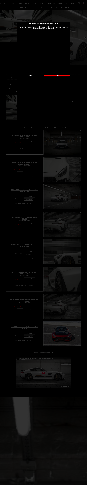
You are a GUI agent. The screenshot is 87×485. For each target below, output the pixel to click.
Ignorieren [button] (30, 75)
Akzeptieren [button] (57, 75)
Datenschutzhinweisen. (49, 28)
